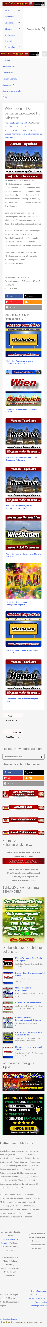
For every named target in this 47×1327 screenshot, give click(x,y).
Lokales (8, 134)
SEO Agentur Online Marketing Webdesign (38, 1302)
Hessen (33, 130)
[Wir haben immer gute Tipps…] (23, 1081)
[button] (14, 296)
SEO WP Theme (33, 1298)
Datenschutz (41, 1291)
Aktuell (23, 126)
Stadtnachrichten (34, 134)
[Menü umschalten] (18, 11)
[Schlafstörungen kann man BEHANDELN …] (23, 920)
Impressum (42, 1294)
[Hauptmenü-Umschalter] (44, 54)
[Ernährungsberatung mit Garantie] (23, 1114)
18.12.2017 (14, 126)
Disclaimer (32, 1294)
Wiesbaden (9, 137)
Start (33, 1291)
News (24, 134)
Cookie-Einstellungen (8, 1319)
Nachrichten (16, 134)
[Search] (43, 29)
